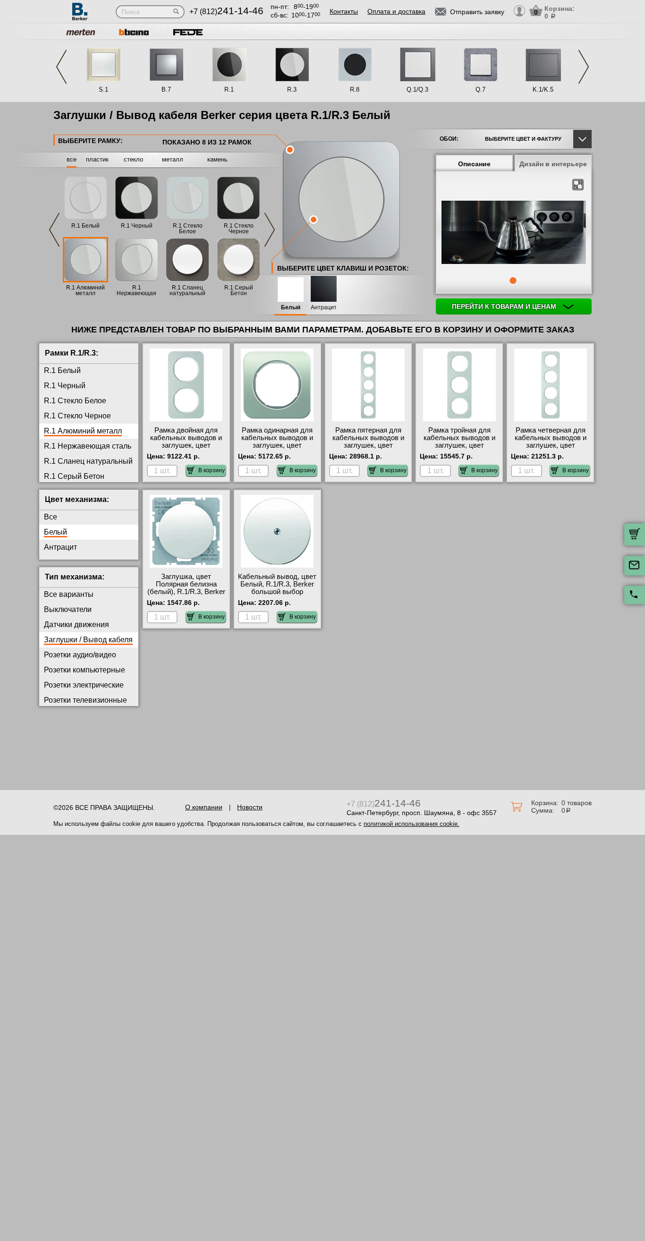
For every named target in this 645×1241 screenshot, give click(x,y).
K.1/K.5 (543, 89)
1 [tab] (513, 280)
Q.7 (480, 89)
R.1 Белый (85, 226)
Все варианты (68, 594)
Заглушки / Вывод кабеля (88, 640)
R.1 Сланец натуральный (187, 290)
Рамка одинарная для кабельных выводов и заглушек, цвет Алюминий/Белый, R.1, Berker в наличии (277, 445)
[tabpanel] (513, 233)
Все (50, 517)
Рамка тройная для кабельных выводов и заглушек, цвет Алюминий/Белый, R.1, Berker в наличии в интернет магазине (459, 449)
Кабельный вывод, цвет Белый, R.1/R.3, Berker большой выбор (277, 584)
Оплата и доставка (396, 11)
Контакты (344, 11)
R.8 (354, 89)
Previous (61, 67)
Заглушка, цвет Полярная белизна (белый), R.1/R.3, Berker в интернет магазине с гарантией (186, 592)
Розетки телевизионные (85, 700)
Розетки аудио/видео (80, 655)
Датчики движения (76, 624)
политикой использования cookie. (411, 823)
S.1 (103, 89)
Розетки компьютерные (84, 670)
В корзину (211, 470)
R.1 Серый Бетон (238, 290)
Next (583, 67)
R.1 (229, 89)
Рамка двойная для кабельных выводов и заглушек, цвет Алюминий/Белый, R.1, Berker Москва (186, 445)
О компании (203, 807)
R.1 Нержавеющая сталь (136, 293)
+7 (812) (226, 12)
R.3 (292, 89)
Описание (474, 164)
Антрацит (324, 307)
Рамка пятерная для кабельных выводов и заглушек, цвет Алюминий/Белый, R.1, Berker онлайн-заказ (368, 445)
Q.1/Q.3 (417, 89)
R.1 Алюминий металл (85, 290)
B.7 (166, 89)
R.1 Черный (137, 226)
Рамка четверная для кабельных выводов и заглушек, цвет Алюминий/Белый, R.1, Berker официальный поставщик (550, 449)
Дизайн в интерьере (553, 164)
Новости (250, 807)
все (71, 159)
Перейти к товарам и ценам (505, 306)
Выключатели (68, 609)
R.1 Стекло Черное (239, 228)
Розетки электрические (84, 685)
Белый (290, 307)
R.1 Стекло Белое (188, 228)
